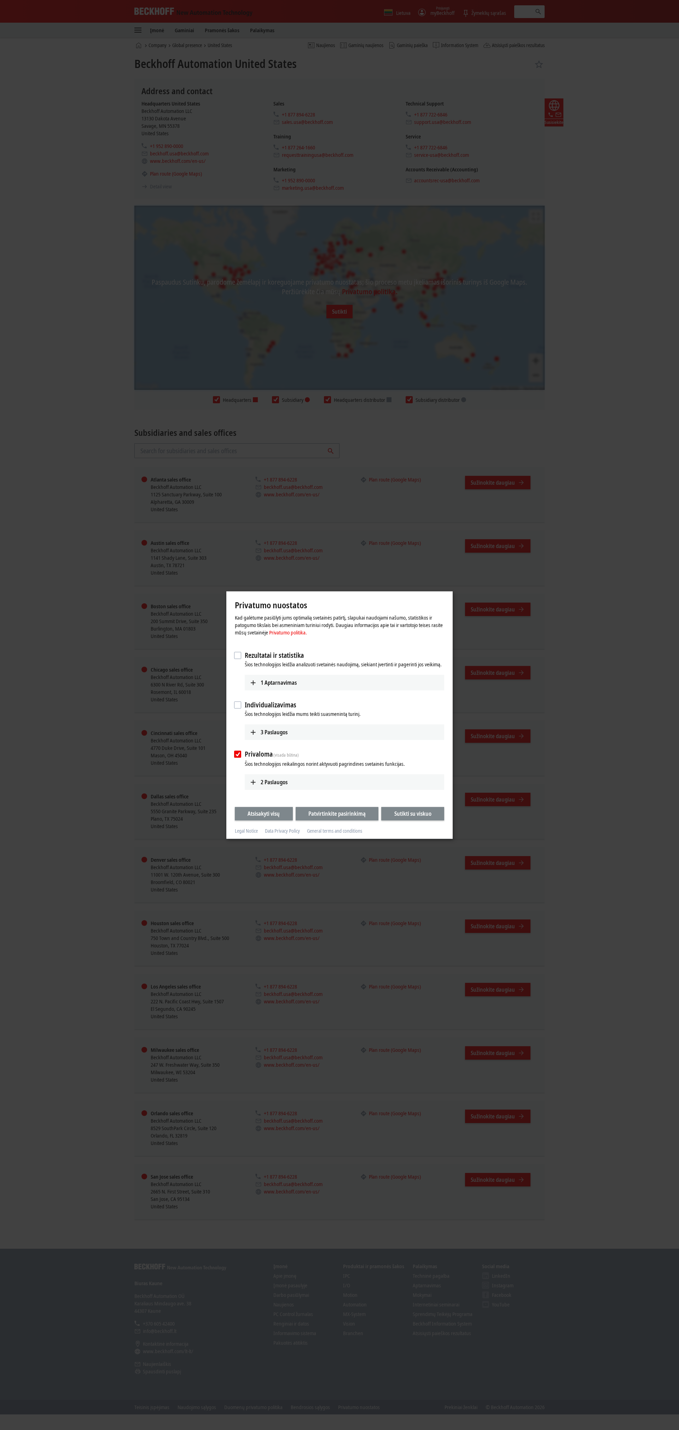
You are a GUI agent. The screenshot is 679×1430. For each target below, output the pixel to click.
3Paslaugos (274, 732)
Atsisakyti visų (264, 813)
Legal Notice (246, 831)
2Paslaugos (274, 782)
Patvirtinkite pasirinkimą (337, 813)
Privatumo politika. (288, 632)
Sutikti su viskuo (412, 813)
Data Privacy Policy (282, 831)
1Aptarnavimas (279, 682)
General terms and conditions (334, 831)
